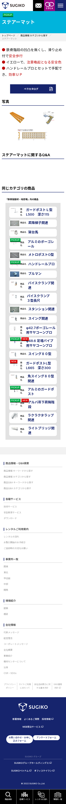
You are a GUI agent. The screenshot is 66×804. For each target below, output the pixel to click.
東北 (6, 572)
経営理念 (8, 638)
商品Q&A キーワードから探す (18, 482)
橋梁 (6, 614)
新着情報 (16, 719)
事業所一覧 (12, 559)
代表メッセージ (11, 632)
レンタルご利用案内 (17, 529)
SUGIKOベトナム (20, 770)
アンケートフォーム (46, 737)
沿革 (6, 667)
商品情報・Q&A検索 (17, 463)
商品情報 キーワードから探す (18, 470)
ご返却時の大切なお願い (16, 548)
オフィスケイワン (43, 770)
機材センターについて (15, 661)
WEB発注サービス (31, 726)
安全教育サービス (12, 512)
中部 (6, 584)
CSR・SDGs (10, 673)
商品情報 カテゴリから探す (17, 476)
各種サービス (13, 499)
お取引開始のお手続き (15, 542)
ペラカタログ (31, 88)
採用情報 (46, 719)
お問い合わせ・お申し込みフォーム (20, 739)
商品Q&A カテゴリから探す (17, 488)
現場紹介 (11, 600)
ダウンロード (10, 518)
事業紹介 (8, 655)
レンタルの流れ (11, 536)
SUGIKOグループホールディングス (31, 763)
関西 (6, 590)
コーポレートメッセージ (16, 644)
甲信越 (7, 578)
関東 (6, 566)
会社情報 (11, 624)
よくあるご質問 (31, 719)
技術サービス (10, 506)
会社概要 (8, 650)
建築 (6, 608)
